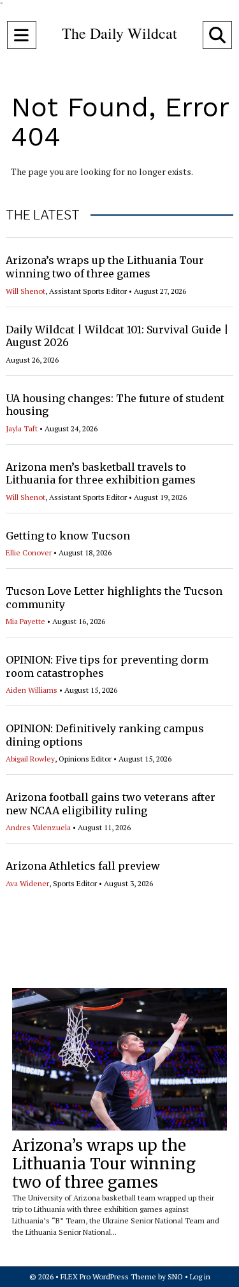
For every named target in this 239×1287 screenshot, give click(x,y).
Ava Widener (27, 883)
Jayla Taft (22, 428)
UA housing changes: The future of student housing (115, 405)
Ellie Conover (29, 552)
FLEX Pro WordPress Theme (108, 1276)
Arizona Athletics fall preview (83, 865)
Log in (200, 1276)
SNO (175, 1276)
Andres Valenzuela (38, 827)
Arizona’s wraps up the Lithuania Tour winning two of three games (105, 267)
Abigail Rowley (30, 758)
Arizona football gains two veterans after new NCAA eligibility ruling (110, 804)
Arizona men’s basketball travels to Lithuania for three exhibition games (101, 474)
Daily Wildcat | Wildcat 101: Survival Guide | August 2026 (117, 336)
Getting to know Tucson (68, 535)
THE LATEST (43, 215)
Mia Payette (25, 621)
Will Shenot (25, 291)
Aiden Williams (31, 690)
